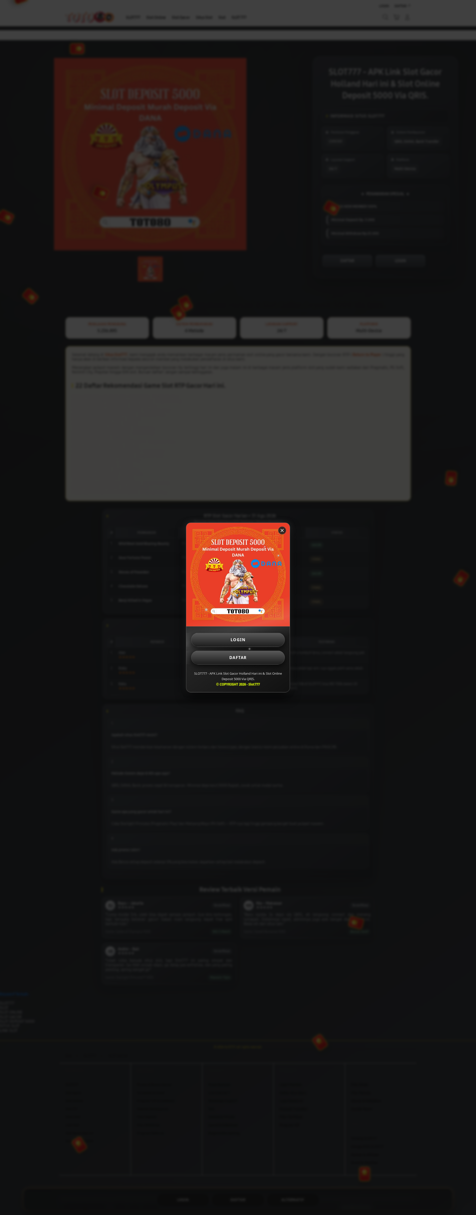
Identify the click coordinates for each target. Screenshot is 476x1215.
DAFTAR (238, 657)
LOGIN (238, 639)
